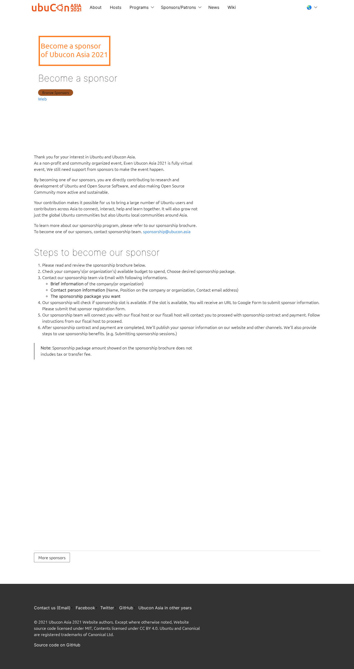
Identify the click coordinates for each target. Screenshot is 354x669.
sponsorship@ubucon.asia (166, 231)
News (213, 7)
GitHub (126, 607)
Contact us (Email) (52, 607)
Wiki (232, 7)
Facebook (85, 607)
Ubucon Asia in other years (165, 607)
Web (42, 99)
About (96, 7)
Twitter (107, 607)
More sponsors (52, 557)
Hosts (115, 7)
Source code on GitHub (57, 644)
